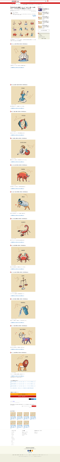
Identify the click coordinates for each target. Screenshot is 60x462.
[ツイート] (30, 399)
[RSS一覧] (32, 451)
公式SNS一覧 (30, 452)
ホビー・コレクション (18, 4)
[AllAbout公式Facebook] (28, 451)
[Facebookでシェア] (32, 399)
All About (12, 4)
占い (21, 4)
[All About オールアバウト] (14, 1)
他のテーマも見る (44, 38)
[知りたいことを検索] (45, 1)
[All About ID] (47, 1)
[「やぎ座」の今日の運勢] (23, 157)
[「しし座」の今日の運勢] (23, 371)
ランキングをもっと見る (44, 30)
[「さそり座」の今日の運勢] (23, 237)
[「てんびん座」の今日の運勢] (23, 291)
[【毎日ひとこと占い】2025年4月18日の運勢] (23, 37)
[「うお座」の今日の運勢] (23, 130)
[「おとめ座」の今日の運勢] (23, 103)
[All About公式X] (30, 451)
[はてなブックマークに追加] (35, 399)
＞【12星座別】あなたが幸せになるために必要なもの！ (17, 67)
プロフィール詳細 (33, 15)
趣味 (18, 1)
